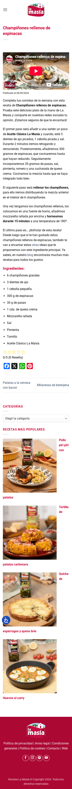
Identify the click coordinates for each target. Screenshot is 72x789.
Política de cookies (32, 748)
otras (35, 245)
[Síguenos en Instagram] (32, 758)
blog (30, 255)
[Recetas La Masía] (36, 9)
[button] (5, 9)
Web (65, 748)
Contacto (53, 748)
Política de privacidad (18, 743)
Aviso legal (42, 743)
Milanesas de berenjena (53, 385)
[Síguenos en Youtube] (46, 758)
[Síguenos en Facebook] (25, 758)
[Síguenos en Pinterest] (39, 758)
